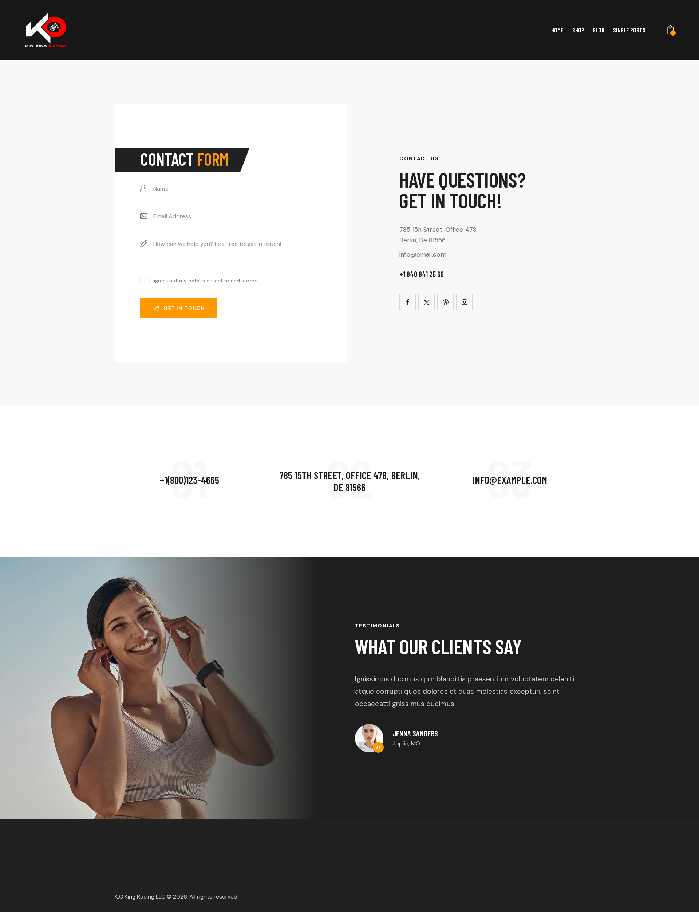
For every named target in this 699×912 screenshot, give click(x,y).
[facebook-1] (407, 302)
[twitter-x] (426, 302)
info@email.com (422, 254)
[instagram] (464, 302)
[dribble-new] (445, 302)
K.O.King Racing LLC (140, 896)
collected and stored (232, 280)
